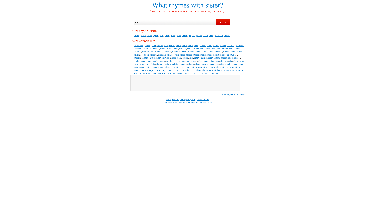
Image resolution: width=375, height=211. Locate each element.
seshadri (162, 54)
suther (148, 73)
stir (177, 66)
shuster (137, 57)
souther (169, 60)
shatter (203, 54)
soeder (237, 57)
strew (176, 70)
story (237, 66)
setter (182, 54)
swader (180, 73)
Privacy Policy (191, 99)
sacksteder (138, 45)
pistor (205, 35)
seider (226, 51)
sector (191, 51)
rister (211, 35)
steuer (154, 66)
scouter (236, 48)
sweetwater (205, 73)
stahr (212, 60)
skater (202, 57)
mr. (193, 35)
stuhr (211, 70)
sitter (196, 57)
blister (136, 35)
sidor (173, 57)
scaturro (230, 45)
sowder (177, 60)
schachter (240, 45)
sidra (179, 57)
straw (157, 70)
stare (235, 60)
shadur (196, 54)
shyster (152, 57)
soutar (156, 60)
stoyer (151, 70)
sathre (178, 45)
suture (172, 73)
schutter (199, 48)
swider (215, 73)
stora (194, 66)
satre (190, 45)
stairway (224, 60)
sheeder (210, 54)
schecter (155, 48)
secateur (176, 51)
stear (212, 63)
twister (227, 35)
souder (149, 60)
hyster (155, 35)
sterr (136, 66)
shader (189, 54)
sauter (209, 45)
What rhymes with (178, 4)
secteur (184, 51)
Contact (182, 99)
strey (182, 70)
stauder (184, 63)
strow (198, 70)
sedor (203, 51)
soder (230, 57)
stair (217, 60)
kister (167, 35)
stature (168, 63)
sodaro (224, 57)
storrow (230, 66)
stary (147, 63)
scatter (223, 45)
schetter (182, 48)
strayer (169, 70)
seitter (136, 54)
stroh (193, 70)
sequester (144, 54)
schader (137, 48)
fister (149, 35)
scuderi (145, 51)
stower (145, 70)
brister (143, 35)
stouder (137, 70)
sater (166, 45)
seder (197, 51)
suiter (234, 70)
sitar (191, 57)
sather (172, 45)
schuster (191, 48)
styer (223, 70)
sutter (166, 73)
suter (136, 73)
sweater (187, 73)
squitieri (193, 60)
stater (153, 63)
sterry (141, 66)
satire (184, 45)
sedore (210, 51)
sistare (185, 57)
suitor (240, 70)
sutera (142, 73)
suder (228, 70)
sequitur (153, 54)
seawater (167, 51)
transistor (219, 35)
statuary (159, 63)
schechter (146, 48)
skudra (217, 57)
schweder (220, 48)
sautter (216, 45)
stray (163, 70)
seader (153, 51)
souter (162, 60)
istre (161, 35)
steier (234, 63)
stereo (240, 63)
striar (187, 70)
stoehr (183, 66)
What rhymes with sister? (233, 94)
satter (196, 45)
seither (238, 51)
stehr (229, 63)
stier (173, 66)
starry (141, 63)
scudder (137, 51)
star (230, 60)
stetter (147, 66)
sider (158, 57)
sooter (136, 60)
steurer (161, 66)
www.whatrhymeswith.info (189, 102)
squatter (185, 60)
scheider (164, 48)
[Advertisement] (185, 82)
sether (176, 54)
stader (206, 60)
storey (212, 66)
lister (173, 35)
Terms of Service (203, 99)
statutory (176, 63)
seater (159, 51)
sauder (203, 45)
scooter (228, 48)
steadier (205, 63)
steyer (167, 66)
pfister (199, 35)
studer (205, 70)
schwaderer (209, 48)
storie (218, 66)
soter (143, 60)
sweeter (195, 73)
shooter (225, 54)
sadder (147, 45)
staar (200, 60)
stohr (189, 66)
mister (184, 35)
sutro (160, 73)
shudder (233, 54)
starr (136, 63)
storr (224, 66)
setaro (169, 54)
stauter (191, 63)
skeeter (209, 57)
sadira (160, 45)
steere (223, 63)
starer (241, 60)
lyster (178, 35)
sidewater (166, 57)
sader (154, 45)
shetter (218, 54)
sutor (155, 73)
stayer (198, 63)
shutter (145, 57)
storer (205, 66)
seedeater (218, 51)
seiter (232, 51)
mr (190, 35)
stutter (217, 70)
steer (217, 63)
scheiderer (173, 48)
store (200, 66)
